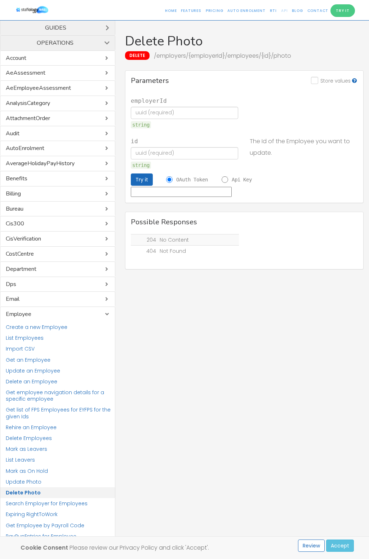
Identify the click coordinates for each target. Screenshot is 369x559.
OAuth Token (192, 179)
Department (21, 269)
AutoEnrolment (25, 148)
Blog (297, 10)
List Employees (25, 338)
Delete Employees (29, 438)
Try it (141, 179)
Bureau (14, 209)
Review (311, 545)
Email (12, 299)
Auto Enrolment (246, 10)
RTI (273, 10)
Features (191, 10)
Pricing (214, 10)
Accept (340, 545)
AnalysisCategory (28, 103)
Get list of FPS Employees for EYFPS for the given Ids (58, 413)
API (284, 10)
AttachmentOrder (28, 118)
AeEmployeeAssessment (38, 88)
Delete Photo (23, 492)
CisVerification (23, 239)
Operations (55, 43)
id (134, 141)
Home (171, 10)
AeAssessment (25, 73)
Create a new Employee (36, 327)
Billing (13, 194)
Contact (318, 10)
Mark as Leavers (26, 449)
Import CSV (20, 348)
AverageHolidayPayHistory (40, 163)
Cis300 (15, 224)
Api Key (242, 179)
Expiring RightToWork (32, 514)
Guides (55, 28)
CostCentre (20, 254)
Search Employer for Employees (47, 503)
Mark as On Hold (27, 471)
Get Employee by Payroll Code (45, 525)
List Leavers (20, 459)
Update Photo (23, 481)
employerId (149, 101)
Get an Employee (28, 360)
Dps (11, 284)
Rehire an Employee (31, 427)
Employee (18, 314)
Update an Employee (33, 370)
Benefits (16, 178)
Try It (343, 10)
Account (16, 58)
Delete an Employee (31, 381)
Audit (12, 133)
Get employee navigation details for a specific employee (55, 395)
